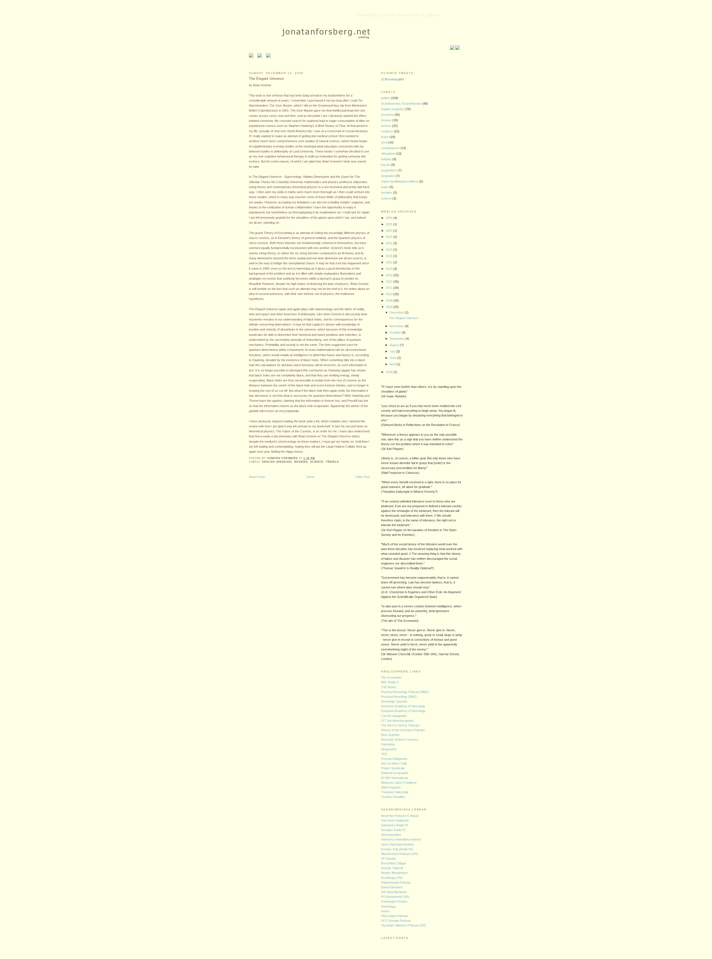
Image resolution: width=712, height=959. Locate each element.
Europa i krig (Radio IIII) (397, 849)
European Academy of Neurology (403, 711)
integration (388, 175)
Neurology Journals (394, 701)
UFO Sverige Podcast (396, 920)
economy (387, 114)
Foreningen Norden (394, 901)
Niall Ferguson (390, 787)
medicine (387, 131)
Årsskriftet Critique (393, 863)
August (395, 345)
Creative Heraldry (393, 796)
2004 (389, 372)
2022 (389, 236)
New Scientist (390, 734)
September (397, 338)
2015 (389, 262)
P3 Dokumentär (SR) (395, 896)
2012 (389, 281)
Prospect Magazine (394, 758)
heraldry (387, 192)
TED (384, 754)
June (393, 357)
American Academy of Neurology (403, 706)
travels (332, 461)
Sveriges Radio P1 (393, 830)
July (393, 351)
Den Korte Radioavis (395, 820)
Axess (385, 911)
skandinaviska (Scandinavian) (401, 103)
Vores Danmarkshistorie (397, 844)
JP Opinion (388, 858)
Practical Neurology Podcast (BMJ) (405, 692)
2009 (389, 300)
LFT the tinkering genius (397, 720)
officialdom (388, 153)
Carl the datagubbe (394, 716)
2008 (389, 307)
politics (386, 98)
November (397, 326)
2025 (389, 224)
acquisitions (389, 170)
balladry (386, 159)
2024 (389, 230)
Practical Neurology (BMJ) (399, 696)
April (393, 364)
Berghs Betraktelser (394, 872)
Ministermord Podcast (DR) (399, 854)
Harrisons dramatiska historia (401, 839)
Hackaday (388, 744)
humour (386, 125)
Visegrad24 (388, 749)
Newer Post (257, 477)
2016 (389, 256)
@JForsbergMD (392, 79)
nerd (384, 142)
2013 (389, 275)
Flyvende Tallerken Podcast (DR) (403, 925)
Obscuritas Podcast (394, 916)
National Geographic (395, 773)
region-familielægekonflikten (400, 181)
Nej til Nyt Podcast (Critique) (400, 815)
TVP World (388, 687)
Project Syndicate (393, 768)
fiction (385, 137)
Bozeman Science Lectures (399, 739)
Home (310, 477)
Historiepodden (391, 834)
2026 (389, 218)
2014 (389, 268)
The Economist (391, 677)
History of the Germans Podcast (403, 730)
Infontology (388, 906)
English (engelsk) (277, 461)
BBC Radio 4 (389, 682)
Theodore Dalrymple (395, 792)
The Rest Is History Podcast (400, 725)
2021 (389, 243)
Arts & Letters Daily (394, 763)
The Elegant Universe (403, 318)
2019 (389, 249)
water (385, 187)
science (316, 461)
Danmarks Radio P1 (394, 825)
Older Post (362, 477)
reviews (301, 461)
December (397, 312)
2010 (389, 294)
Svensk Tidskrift (392, 868)
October (396, 332)
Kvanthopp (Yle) (392, 877)
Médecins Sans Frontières (399, 782)
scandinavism (390, 148)
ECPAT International (394, 778)
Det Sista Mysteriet (394, 892)
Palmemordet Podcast (396, 882)
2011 (389, 287)
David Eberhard (391, 887)
